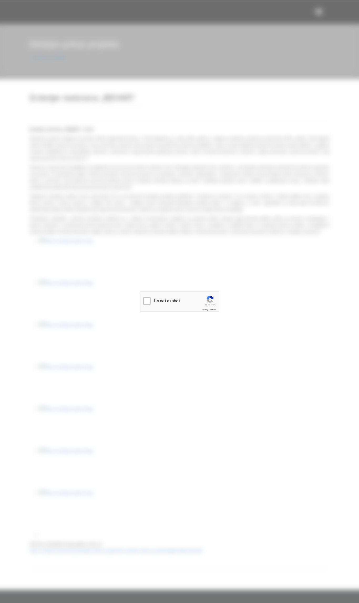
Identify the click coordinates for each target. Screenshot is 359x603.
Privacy (205, 309)
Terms (213, 309)
